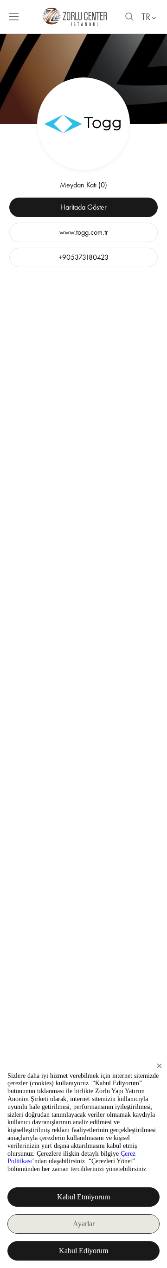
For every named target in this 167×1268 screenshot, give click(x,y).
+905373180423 (83, 257)
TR (145, 17)
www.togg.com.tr (83, 232)
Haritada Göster (83, 207)
